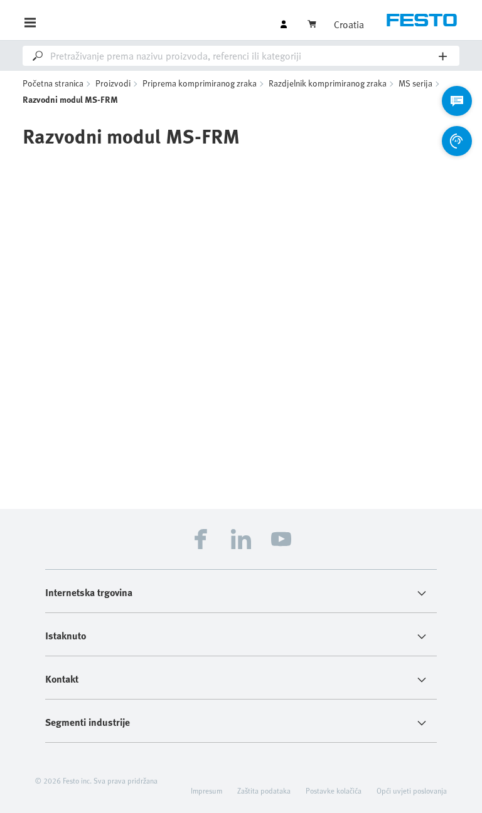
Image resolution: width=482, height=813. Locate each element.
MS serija (415, 83)
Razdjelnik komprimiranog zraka (328, 83)
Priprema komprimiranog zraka (199, 83)
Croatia (349, 24)
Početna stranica (53, 83)
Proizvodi (113, 83)
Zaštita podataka (264, 790)
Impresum (206, 790)
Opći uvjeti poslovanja (412, 790)
